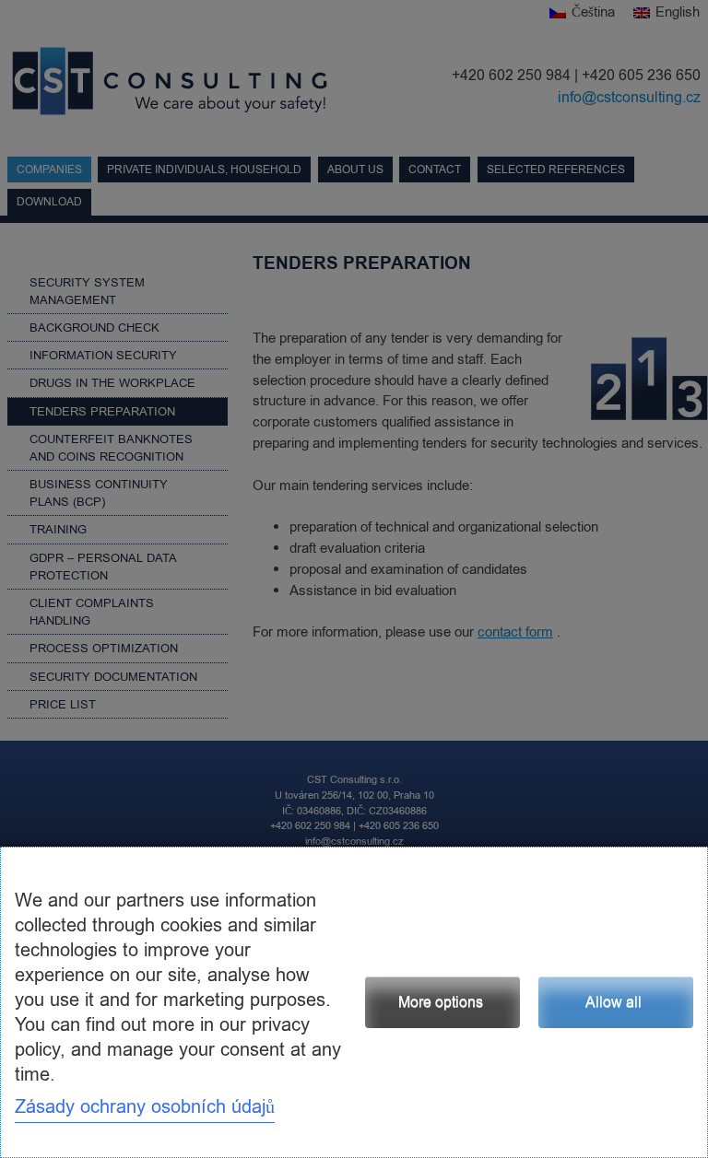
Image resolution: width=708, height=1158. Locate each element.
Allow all (613, 1002)
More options (440, 1002)
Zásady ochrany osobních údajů (145, 1106)
